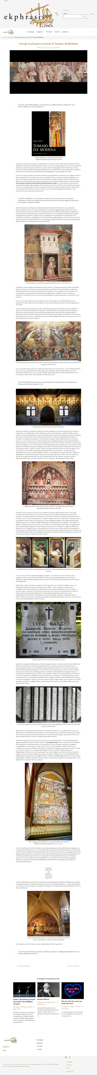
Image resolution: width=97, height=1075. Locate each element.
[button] (93, 32)
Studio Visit (69, 1071)
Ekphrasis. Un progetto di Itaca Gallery (18, 1066)
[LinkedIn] (56, 13)
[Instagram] (57, 15)
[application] (43, 32)
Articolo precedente (23, 966)
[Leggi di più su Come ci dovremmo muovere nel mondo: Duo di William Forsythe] (24, 989)
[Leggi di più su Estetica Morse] (48, 989)
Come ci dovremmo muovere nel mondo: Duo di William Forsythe (24, 1002)
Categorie (39, 32)
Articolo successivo (74, 966)
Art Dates (69, 1062)
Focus (68, 1068)
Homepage (30, 32)
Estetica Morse (43, 999)
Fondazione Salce (57, 843)
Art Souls (39, 47)
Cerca (65, 13)
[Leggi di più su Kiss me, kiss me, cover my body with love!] (73, 990)
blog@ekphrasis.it (35, 1064)
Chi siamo (49, 32)
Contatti (56, 32)
